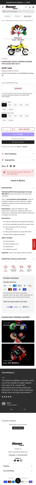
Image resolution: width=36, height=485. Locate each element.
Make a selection (24, 129)
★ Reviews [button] (34, 244)
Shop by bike (7, 16)
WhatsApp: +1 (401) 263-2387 (18, 455)
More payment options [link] (18, 138)
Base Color (6, 102)
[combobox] (18, 11)
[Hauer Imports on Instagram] (21, 461)
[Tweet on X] (7, 166)
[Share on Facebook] (10, 166)
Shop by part (17, 16)
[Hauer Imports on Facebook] (15, 461)
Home (3, 20)
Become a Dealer (27, 16)
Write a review (18, 428)
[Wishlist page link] (26, 7)
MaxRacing (4, 58)
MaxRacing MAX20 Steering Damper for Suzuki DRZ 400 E (19, 20)
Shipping (4, 70)
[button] (33, 7)
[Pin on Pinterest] (14, 166)
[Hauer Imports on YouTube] (18, 461)
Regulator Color (8, 113)
